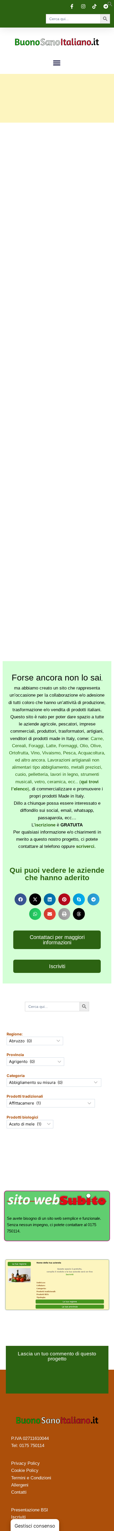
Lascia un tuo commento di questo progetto (57, 1356)
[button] (110, 5)
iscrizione (45, 824)
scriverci (85, 846)
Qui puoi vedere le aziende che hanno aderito (57, 874)
